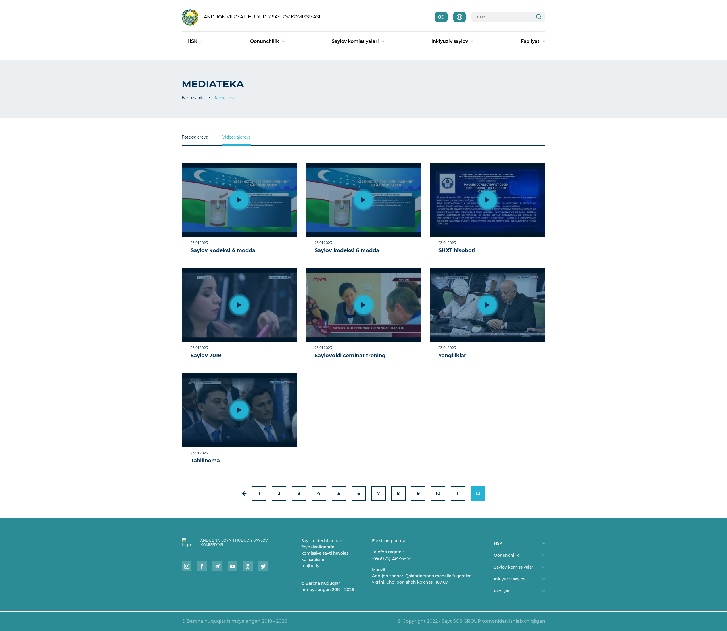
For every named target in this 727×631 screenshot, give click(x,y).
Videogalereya (236, 137)
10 (438, 493)
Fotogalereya (195, 137)
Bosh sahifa (193, 97)
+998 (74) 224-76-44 (391, 558)
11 (458, 493)
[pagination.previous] (244, 493)
